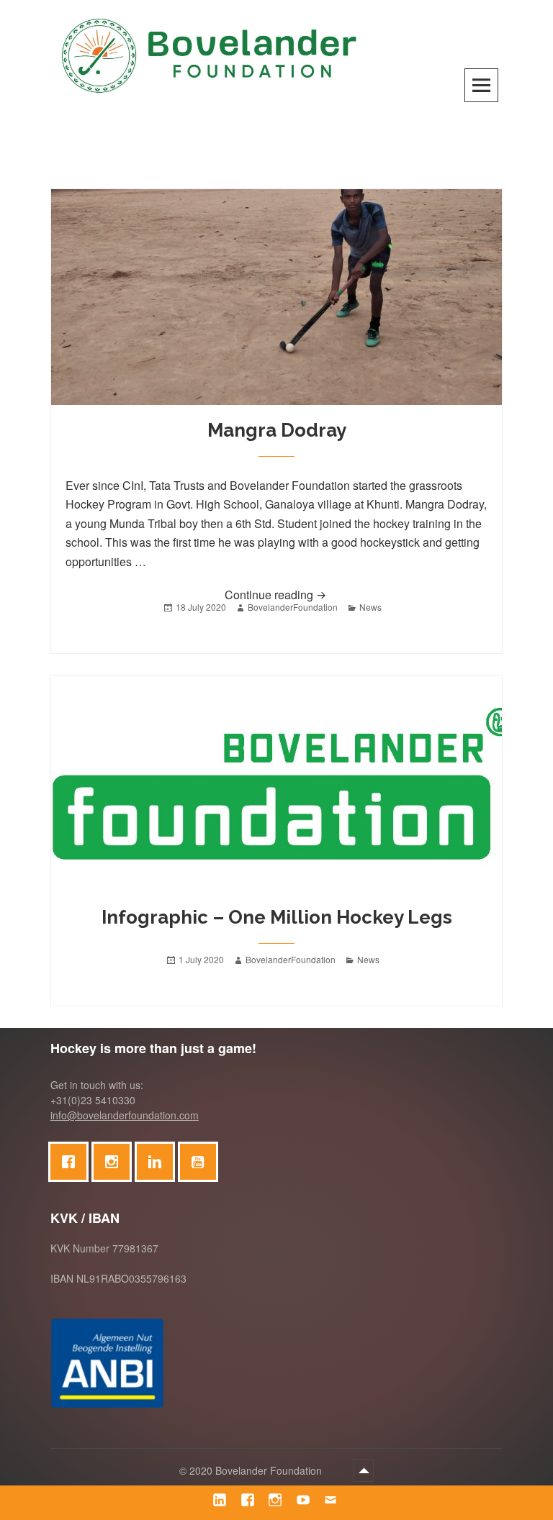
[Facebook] (72, 1162)
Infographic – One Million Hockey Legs (277, 917)
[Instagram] (115, 1162)
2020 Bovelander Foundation (257, 1470)
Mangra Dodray (276, 430)
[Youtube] (201, 1162)
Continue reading (310, 594)
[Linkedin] (158, 1162)
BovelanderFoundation (293, 607)
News (370, 607)
